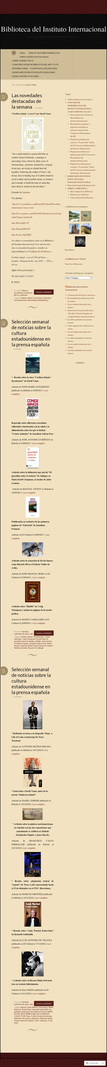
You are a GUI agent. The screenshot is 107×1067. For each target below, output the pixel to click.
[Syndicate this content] (66, 287)
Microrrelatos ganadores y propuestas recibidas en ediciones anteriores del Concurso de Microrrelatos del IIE (80, 130)
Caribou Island (26, 298)
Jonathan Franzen (21, 643)
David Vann (37, 298)
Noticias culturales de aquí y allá (23, 632)
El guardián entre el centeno (31, 640)
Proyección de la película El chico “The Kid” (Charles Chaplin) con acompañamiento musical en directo (81, 313)
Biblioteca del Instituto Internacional (53, 29)
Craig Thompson (29, 639)
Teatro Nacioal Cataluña (24, 1020)
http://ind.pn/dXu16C (21, 228)
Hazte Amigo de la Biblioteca (81, 191)
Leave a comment (43, 292)
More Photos (69, 250)
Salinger (40, 648)
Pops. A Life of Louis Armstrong (39, 1016)
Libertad (24, 646)
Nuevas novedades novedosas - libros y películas (24, 292)
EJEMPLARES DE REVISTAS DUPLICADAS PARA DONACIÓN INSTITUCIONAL (33, 74)
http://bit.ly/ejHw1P (20, 222)
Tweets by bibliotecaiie (73, 264)
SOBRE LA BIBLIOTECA (22, 60)
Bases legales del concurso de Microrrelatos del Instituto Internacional (81, 117)
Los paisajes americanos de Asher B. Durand (32, 1010)
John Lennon (47, 641)
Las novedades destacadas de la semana (27, 101)
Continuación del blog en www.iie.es (81, 295)
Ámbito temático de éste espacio (34, 56)
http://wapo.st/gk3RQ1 (21, 234)
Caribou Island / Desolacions (32, 637)
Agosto (23, 1007)
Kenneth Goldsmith (40, 1009)
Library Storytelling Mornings (81, 197)
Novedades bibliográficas (38, 300)
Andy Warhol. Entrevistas (37, 1007)
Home (22, 53)
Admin (40, 108)
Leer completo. (38, 443)
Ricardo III (32, 648)
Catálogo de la (40, 251)
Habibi (38, 641)
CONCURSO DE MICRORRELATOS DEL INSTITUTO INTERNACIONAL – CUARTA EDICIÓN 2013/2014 (35, 66)
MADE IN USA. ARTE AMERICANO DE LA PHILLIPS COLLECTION (33, 1014)
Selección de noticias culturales (26, 1018)
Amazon (26, 192)
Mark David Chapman (37, 646)
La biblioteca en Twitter (75, 259)
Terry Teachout (41, 1020)
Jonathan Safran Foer (37, 643)
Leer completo (38, 993)
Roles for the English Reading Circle (44, 53)
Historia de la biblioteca (79, 194)
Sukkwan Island (46, 1018)
